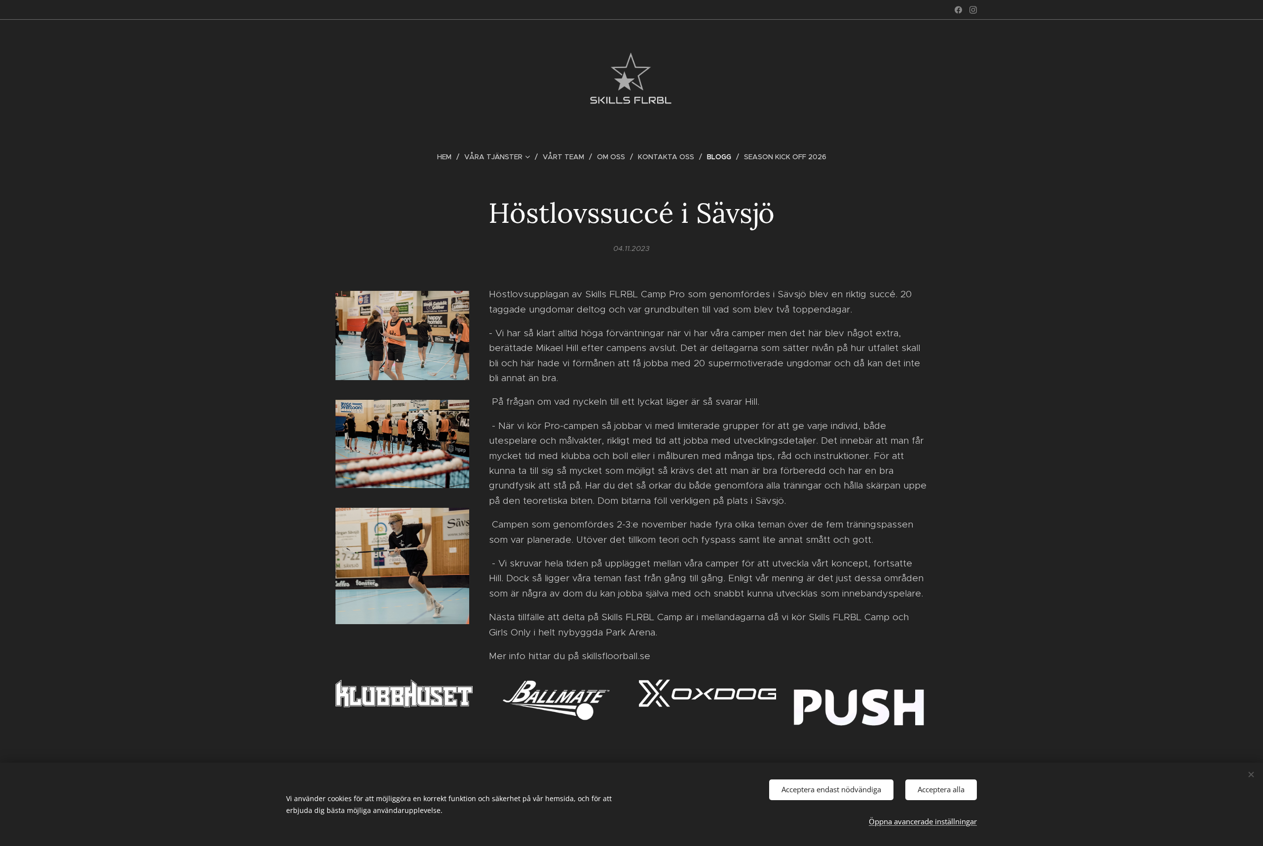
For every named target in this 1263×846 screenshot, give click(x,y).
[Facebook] (958, 9)
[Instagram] (973, 9)
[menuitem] (448, 156)
